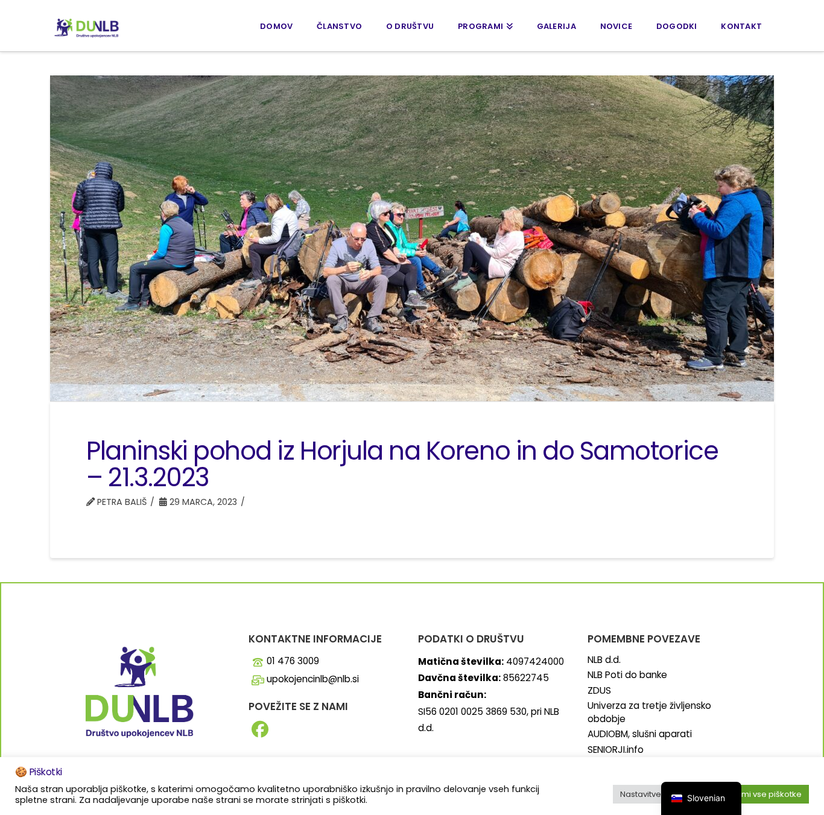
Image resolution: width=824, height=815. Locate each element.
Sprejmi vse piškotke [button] (761, 794)
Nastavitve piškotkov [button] (660, 794)
